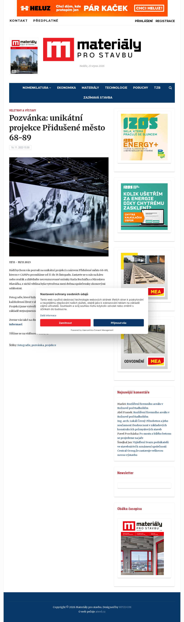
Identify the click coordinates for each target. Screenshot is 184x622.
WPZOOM (125, 607)
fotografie (23, 345)
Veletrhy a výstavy (22, 110)
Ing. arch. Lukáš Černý (131, 421)
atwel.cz (100, 611)
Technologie (116, 87)
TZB (157, 87)
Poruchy (140, 87)
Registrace (165, 21)
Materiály (90, 87)
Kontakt (19, 20)
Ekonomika (66, 87)
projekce (50, 345)
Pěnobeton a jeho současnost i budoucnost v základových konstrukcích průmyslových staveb (142, 425)
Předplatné (45, 20)
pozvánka (37, 345)
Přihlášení (144, 21)
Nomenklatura (35, 87)
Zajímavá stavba (97, 97)
